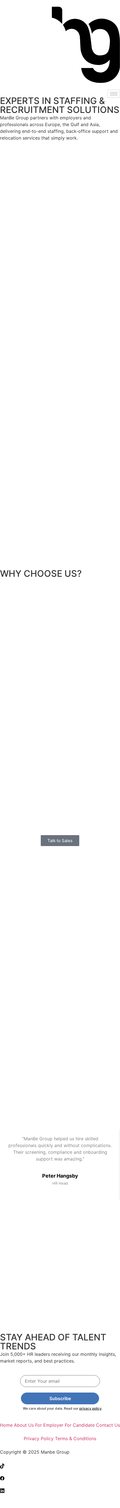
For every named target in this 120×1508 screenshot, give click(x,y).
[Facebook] (60, 1477)
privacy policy (90, 1408)
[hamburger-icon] (113, 94)
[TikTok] (60, 1465)
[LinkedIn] (60, 1490)
